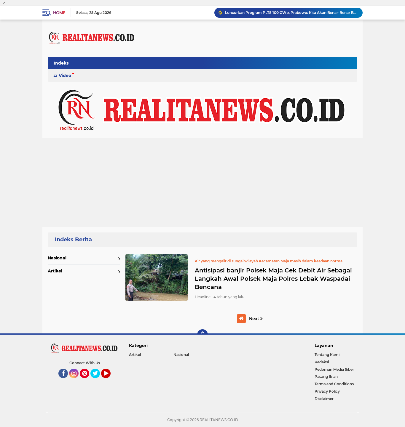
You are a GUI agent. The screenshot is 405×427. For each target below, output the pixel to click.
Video (65, 75)
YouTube (110, 380)
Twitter (97, 380)
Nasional (57, 258)
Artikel (55, 271)
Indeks (61, 63)
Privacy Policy (327, 391)
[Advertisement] (202, 182)
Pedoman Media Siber (334, 369)
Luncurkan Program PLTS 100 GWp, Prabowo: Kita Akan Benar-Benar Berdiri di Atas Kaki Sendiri (291, 12)
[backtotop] (202, 334)
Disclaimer (324, 398)
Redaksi (322, 362)
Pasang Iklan (326, 376)
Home (59, 12)
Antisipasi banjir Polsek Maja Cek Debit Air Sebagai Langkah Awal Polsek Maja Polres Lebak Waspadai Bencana (273, 278)
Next (254, 318)
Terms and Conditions (334, 384)
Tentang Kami (327, 354)
